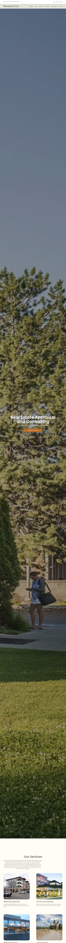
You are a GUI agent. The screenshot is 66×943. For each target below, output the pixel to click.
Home (31, 6)
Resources (47, 6)
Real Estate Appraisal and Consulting (33, 419)
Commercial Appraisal (44, 902)
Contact (61, 6)
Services (41, 6)
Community (54, 6)
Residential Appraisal (12, 902)
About (36, 6)
